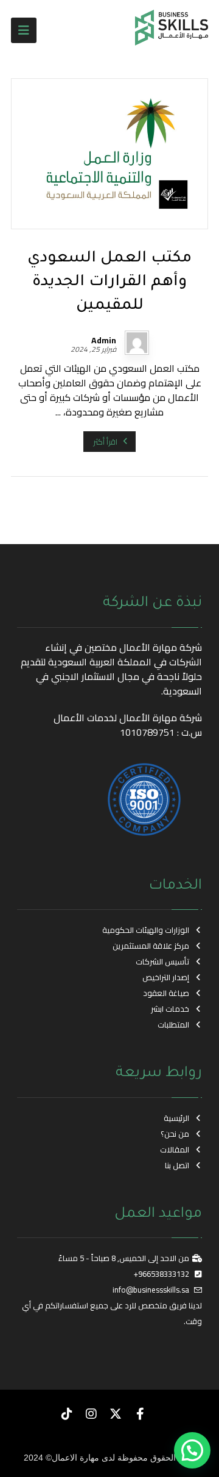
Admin (103, 340)
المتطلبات (173, 1024)
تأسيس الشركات (162, 961)
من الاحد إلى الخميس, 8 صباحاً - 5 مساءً (123, 1258)
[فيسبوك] (140, 1414)
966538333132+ (161, 1274)
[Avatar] (137, 343)
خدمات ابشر (170, 1008)
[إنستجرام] (91, 1414)
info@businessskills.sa (151, 1289)
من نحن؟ (175, 1133)
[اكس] (115, 1414)
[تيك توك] (67, 1414)
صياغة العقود (166, 993)
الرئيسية (176, 1118)
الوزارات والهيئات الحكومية (145, 930)
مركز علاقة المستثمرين (151, 945)
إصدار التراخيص (165, 977)
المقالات (174, 1149)
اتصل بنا (177, 1165)
